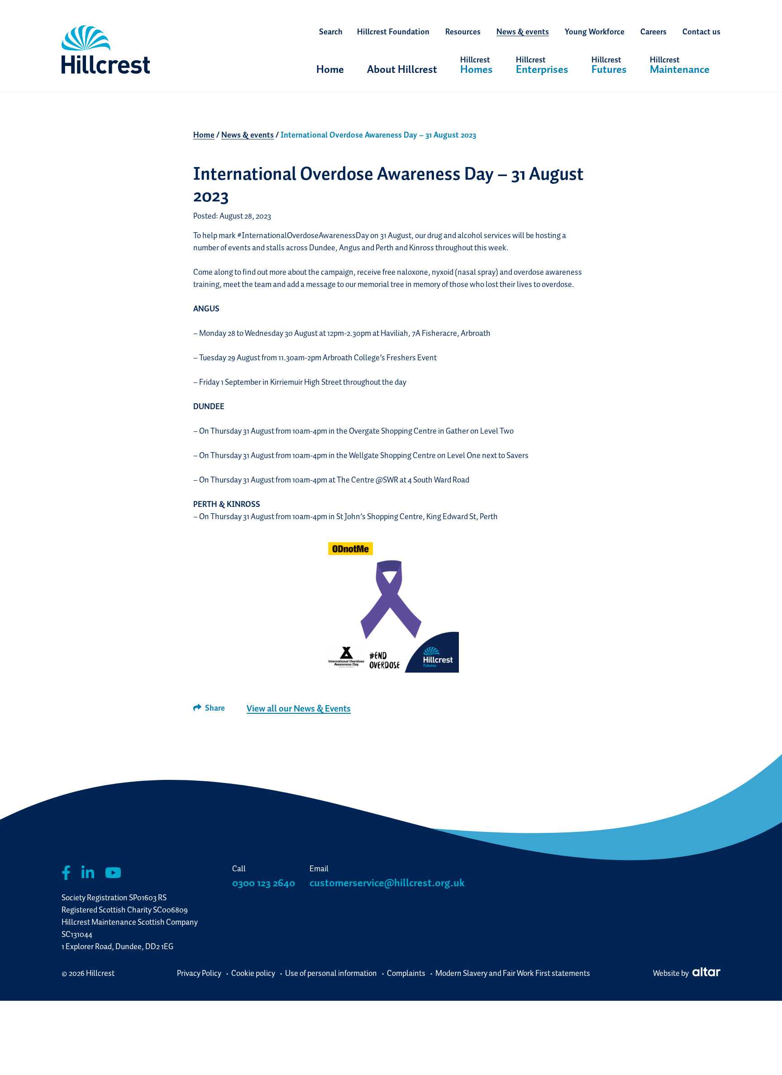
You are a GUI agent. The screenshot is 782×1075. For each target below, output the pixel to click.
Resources (463, 31)
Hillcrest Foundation (393, 31)
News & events (522, 31)
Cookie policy (253, 973)
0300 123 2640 (263, 882)
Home (330, 69)
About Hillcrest (402, 69)
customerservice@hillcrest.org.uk (387, 882)
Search (331, 31)
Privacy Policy (199, 973)
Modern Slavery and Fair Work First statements (512, 973)
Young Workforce (595, 31)
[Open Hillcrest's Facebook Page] (66, 873)
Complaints (406, 973)
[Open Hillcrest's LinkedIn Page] (87, 873)
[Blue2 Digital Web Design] (705, 973)
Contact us (701, 31)
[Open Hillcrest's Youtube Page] (113, 873)
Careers (653, 31)
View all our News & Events (299, 708)
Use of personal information (331, 973)
